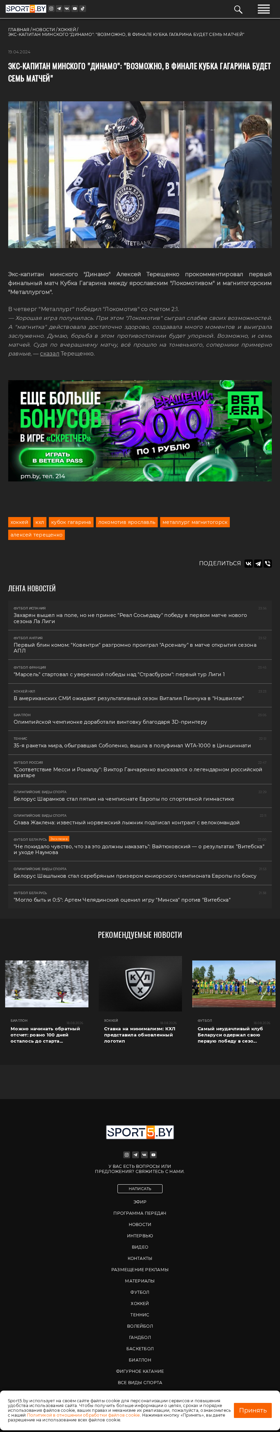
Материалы (140, 1280)
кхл (40, 522)
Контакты (140, 1258)
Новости (140, 1224)
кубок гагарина (71, 522)
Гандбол (140, 1337)
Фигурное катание (140, 1371)
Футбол (139, 1292)
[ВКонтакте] (248, 563)
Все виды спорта (140, 1382)
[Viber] (268, 563)
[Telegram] (258, 563)
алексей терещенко (36, 535)
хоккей (19, 522)
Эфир (140, 1201)
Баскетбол (140, 1348)
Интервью (140, 1235)
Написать (140, 1188)
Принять (253, 1410)
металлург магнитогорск (195, 522)
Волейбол (140, 1326)
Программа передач (139, 1213)
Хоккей (140, 1303)
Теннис (139, 1314)
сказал (49, 353)
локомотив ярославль (127, 522)
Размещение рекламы (140, 1269)
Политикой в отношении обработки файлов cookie (83, 1415)
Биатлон (140, 1360)
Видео (140, 1247)
